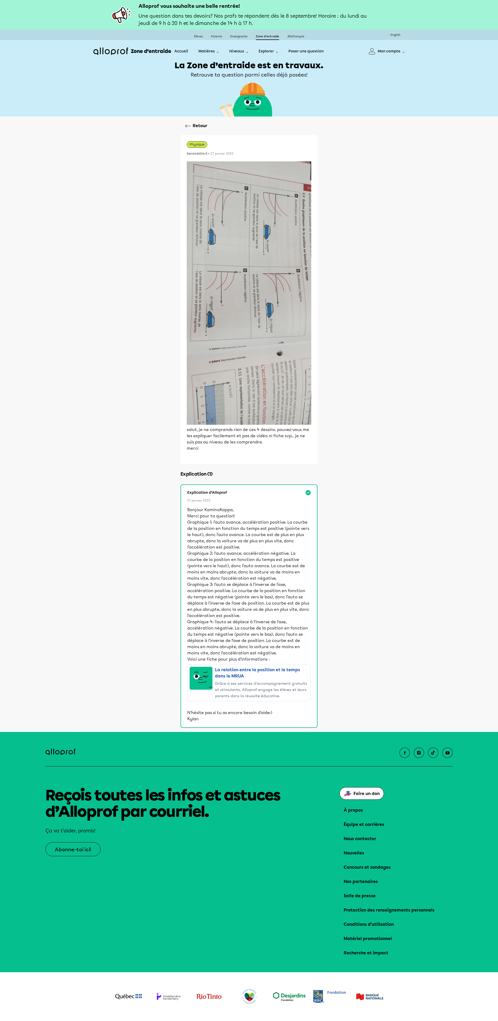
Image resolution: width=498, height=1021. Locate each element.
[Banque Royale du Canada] (329, 996)
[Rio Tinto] (209, 996)
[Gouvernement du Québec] (128, 996)
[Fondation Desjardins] (289, 996)
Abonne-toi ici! (73, 850)
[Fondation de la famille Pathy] (169, 996)
